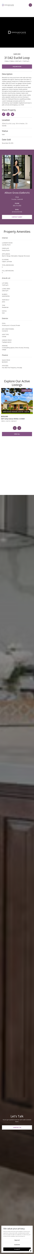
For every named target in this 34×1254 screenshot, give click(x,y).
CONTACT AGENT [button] (17, 217)
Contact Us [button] (17, 1127)
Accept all (17, 1249)
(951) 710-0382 (17, 205)
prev (15, 428)
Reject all (17, 1240)
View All (17, 434)
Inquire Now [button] (17, 66)
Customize (17, 1244)
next (19, 428)
